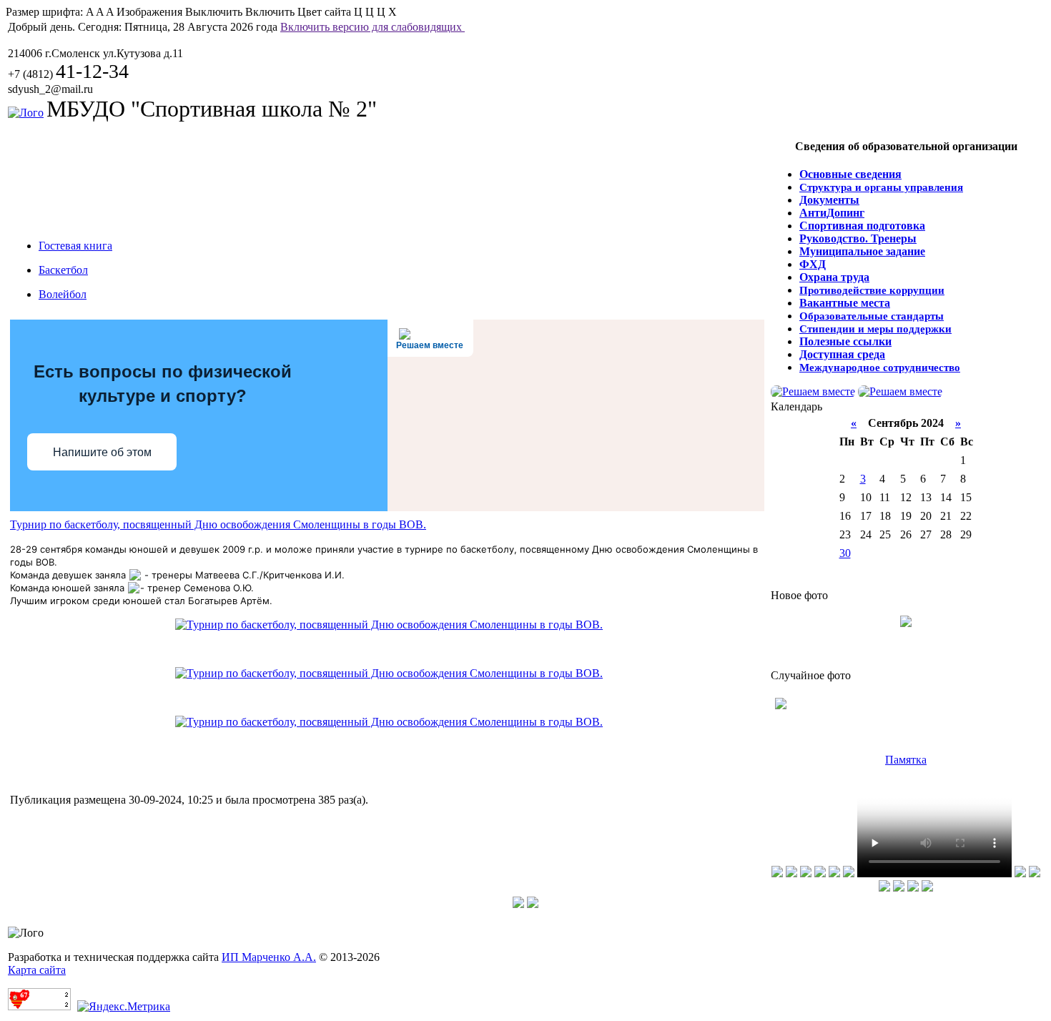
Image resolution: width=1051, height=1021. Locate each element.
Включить (270, 12)
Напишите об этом (102, 452)
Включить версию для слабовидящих (372, 27)
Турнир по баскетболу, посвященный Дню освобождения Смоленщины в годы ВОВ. (218, 524)
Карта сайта (37, 970)
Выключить (213, 12)
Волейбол (63, 294)
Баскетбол (63, 270)
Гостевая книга (75, 246)
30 (845, 553)
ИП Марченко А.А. (269, 957)
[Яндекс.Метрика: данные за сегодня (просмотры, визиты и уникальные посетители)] (123, 1006)
